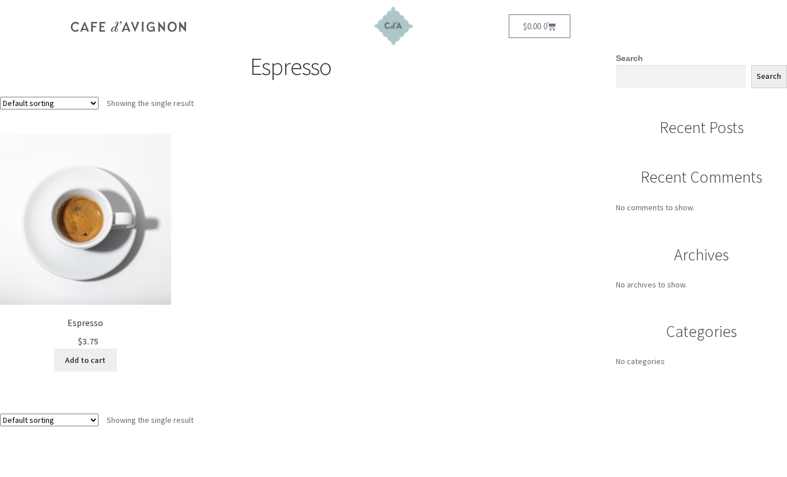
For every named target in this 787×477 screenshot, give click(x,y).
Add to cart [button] (85, 360)
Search (629, 58)
